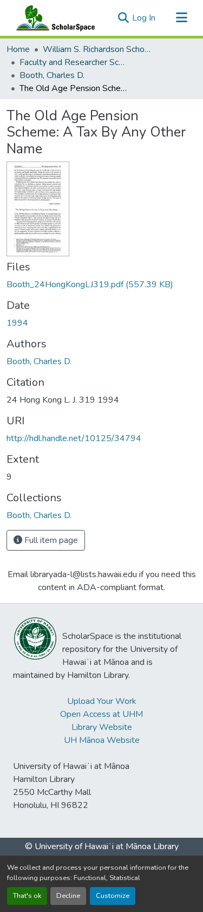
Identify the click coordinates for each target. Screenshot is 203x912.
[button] (53, 17)
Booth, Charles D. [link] (51, 75)
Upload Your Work (101, 701)
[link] (101, 284)
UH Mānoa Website (102, 740)
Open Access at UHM (101, 714)
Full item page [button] (50, 540)
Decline (68, 896)
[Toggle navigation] (181, 18)
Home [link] (18, 49)
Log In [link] (143, 18)
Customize (112, 896)
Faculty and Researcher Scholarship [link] (73, 62)
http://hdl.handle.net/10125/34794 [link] (73, 438)
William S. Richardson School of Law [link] (97, 49)
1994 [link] (17, 323)
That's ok (27, 896)
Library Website (101, 727)
